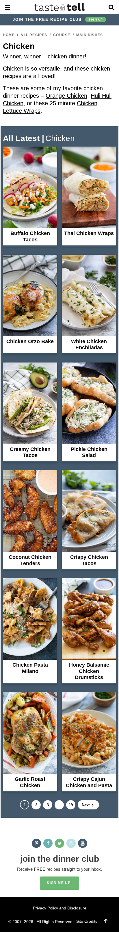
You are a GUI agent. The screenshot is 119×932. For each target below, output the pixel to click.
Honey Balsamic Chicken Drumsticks (89, 671)
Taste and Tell (59, 7)
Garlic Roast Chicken (30, 782)
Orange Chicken (66, 96)
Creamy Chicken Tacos (30, 452)
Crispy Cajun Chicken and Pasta (89, 782)
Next (86, 805)
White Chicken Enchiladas (89, 345)
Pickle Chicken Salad (89, 452)
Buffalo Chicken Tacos (30, 236)
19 (70, 805)
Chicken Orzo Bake (30, 341)
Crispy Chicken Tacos (89, 560)
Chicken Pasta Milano (30, 668)
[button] (7, 7)
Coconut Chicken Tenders (30, 560)
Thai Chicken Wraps (89, 233)
